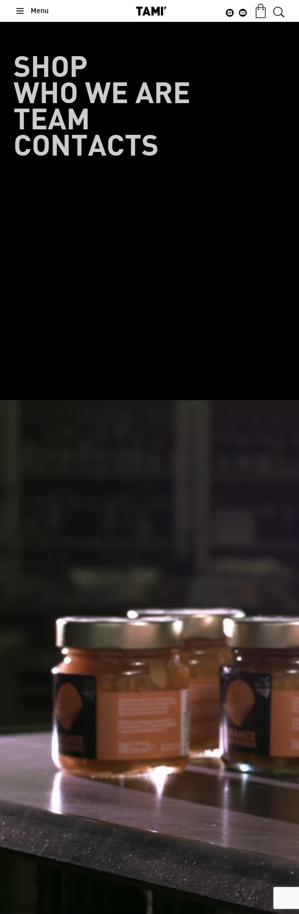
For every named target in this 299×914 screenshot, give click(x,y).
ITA (278, 35)
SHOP (50, 68)
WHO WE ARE (101, 94)
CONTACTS (86, 146)
